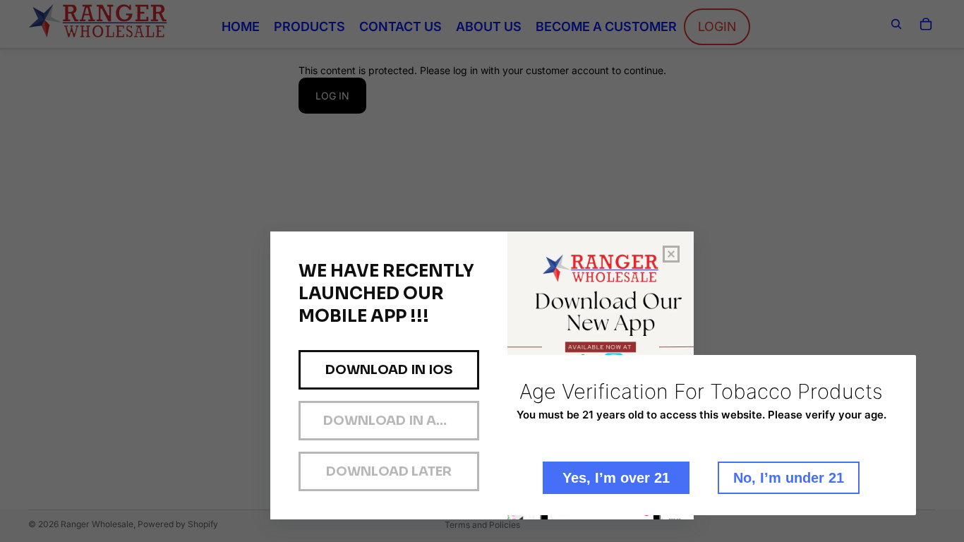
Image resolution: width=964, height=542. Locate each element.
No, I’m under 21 (788, 478)
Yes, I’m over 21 (616, 478)
